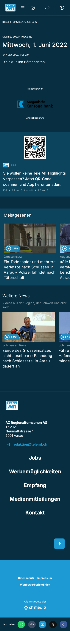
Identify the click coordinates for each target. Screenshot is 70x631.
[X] (53, 624)
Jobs (35, 458)
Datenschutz (26, 578)
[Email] (42, 624)
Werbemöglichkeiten (35, 471)
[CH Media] (35, 607)
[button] (32, 624)
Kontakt (35, 512)
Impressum (44, 578)
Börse (5, 21)
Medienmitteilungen (35, 499)
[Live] (33, 8)
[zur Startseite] (10, 7)
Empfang (35, 485)
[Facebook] (63, 624)
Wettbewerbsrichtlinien (35, 584)
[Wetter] (47, 8)
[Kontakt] (62, 8)
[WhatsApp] (21, 624)
